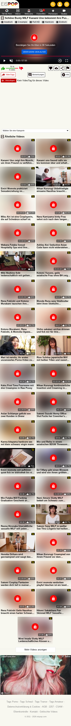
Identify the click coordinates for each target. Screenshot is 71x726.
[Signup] (59, 4)
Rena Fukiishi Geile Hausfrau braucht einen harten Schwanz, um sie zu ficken (17, 611)
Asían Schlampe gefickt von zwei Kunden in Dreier (16, 414)
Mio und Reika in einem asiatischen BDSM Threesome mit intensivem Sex (53, 443)
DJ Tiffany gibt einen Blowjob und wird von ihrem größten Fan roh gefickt (52, 471)
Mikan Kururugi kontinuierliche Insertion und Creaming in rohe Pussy (53, 386)
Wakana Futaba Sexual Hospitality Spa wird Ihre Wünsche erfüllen (14, 246)
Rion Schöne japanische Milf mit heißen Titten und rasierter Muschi (53, 358)
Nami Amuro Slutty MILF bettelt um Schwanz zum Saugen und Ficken (50, 499)
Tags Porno (12, 701)
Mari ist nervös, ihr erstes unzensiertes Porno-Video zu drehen (16, 358)
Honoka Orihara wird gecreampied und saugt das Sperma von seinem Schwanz (17, 555)
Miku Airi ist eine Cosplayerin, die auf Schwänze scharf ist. (17, 218)
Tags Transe (41, 701)
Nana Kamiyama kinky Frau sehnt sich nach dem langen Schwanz (52, 218)
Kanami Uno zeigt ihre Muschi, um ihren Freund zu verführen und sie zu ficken (17, 161)
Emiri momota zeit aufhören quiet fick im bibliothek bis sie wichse (17, 471)
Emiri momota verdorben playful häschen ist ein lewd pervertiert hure (52, 583)
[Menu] (66, 4)
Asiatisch (8, 22)
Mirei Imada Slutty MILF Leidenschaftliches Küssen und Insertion (35, 640)
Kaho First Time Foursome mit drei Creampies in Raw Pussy (17, 386)
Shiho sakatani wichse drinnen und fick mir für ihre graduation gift (53, 330)
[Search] (52, 4)
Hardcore (49, 22)
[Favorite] (50, 68)
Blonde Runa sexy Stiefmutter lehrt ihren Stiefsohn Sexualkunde (52, 302)
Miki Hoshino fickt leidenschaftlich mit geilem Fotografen (15, 274)
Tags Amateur (56, 701)
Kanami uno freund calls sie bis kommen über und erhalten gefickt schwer (53, 161)
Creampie (22, 22)
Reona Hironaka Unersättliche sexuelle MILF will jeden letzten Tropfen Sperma (16, 527)
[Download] (56, 68)
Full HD (36, 22)
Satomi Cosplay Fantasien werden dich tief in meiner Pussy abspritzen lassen (15, 583)
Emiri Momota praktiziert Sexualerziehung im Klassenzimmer (14, 189)
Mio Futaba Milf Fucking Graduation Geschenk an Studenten (14, 499)
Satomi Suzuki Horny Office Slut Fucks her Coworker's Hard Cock (51, 414)
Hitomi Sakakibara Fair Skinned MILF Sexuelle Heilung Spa (49, 611)
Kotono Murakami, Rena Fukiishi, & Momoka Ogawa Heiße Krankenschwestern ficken (15, 330)
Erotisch (63, 22)
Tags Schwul (26, 701)
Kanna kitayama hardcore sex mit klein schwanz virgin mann (17, 443)
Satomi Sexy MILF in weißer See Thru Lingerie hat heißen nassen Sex (52, 527)
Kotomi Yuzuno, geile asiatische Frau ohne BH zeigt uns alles (53, 274)
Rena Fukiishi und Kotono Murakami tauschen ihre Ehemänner (15, 302)
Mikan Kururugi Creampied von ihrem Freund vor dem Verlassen (53, 555)
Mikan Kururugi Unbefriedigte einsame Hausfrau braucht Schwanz (52, 189)
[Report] (67, 68)
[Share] (62, 68)
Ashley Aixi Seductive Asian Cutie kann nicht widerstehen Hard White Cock (52, 246)
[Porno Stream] (9, 4)
